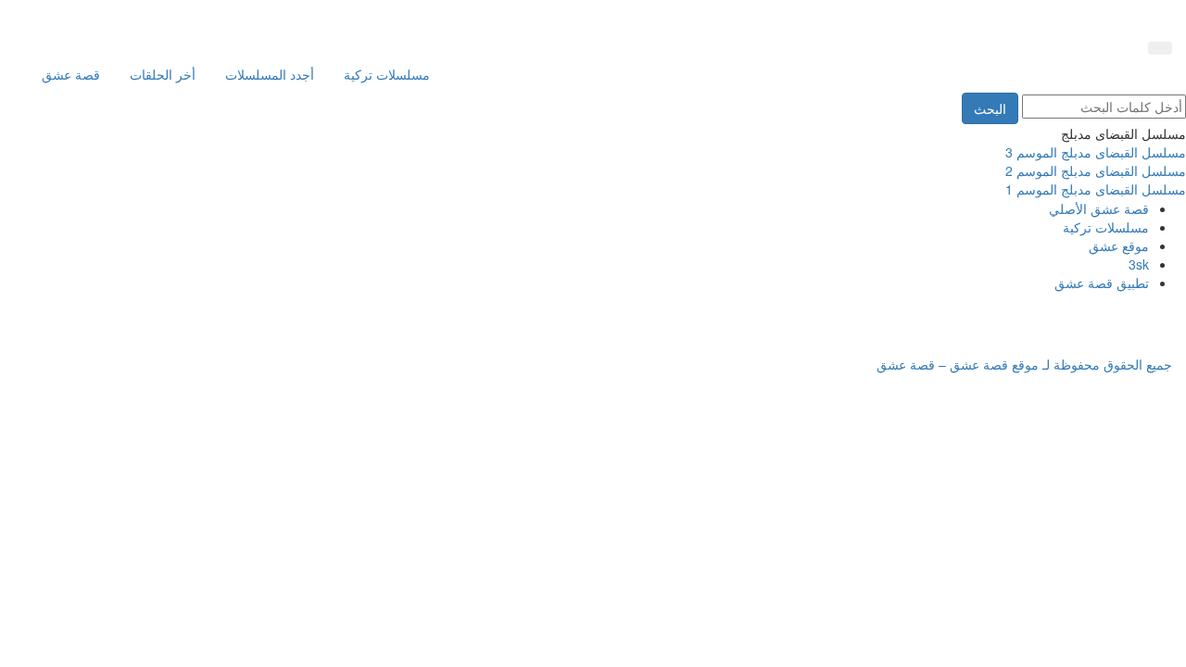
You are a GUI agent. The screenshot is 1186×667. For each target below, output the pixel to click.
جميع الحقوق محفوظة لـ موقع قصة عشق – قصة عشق (1024, 364)
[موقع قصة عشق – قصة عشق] (1088, 16)
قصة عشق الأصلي (1099, 208)
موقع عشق (1119, 245)
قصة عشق (71, 74)
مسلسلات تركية (387, 74)
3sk (1139, 264)
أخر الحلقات (163, 74)
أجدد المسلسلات (269, 74)
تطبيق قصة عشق (1101, 282)
